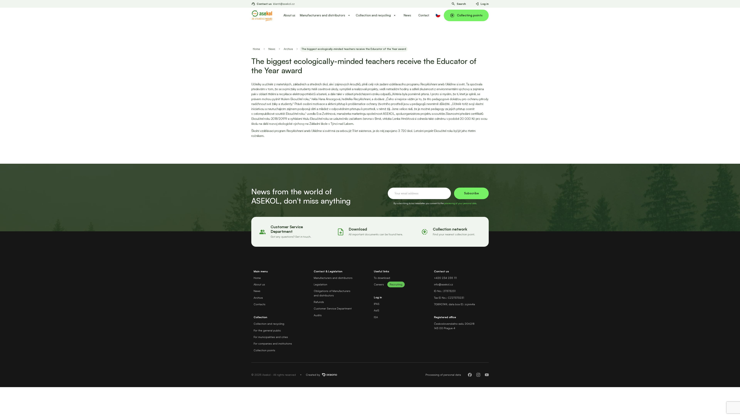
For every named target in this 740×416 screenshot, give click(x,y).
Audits (318, 315)
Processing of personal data (443, 374)
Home (256, 48)
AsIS (376, 310)
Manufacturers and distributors (333, 277)
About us (289, 15)
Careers (379, 284)
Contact (423, 15)
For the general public (267, 330)
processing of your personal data (460, 203)
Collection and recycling (269, 323)
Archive (288, 48)
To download (382, 277)
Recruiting (396, 284)
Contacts (259, 304)
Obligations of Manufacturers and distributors (332, 293)
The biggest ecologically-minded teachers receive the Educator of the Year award (353, 48)
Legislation (320, 284)
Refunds (319, 302)
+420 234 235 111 (445, 277)
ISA (376, 317)
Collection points (264, 350)
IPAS (376, 303)
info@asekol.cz (443, 284)
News (407, 15)
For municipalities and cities (271, 337)
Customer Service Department (333, 308)
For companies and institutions (273, 343)
